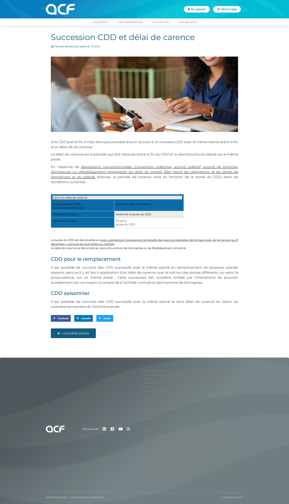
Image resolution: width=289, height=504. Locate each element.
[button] (61, 318)
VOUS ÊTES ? (100, 22)
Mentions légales (56, 497)
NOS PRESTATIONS (130, 22)
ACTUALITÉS (161, 22)
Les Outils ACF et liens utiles (87, 497)
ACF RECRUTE (188, 22)
